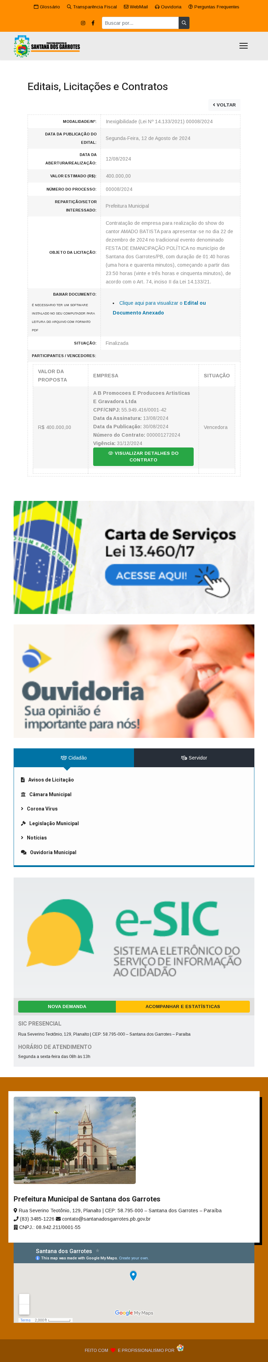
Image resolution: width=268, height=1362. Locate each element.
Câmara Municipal (50, 794)
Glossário (49, 6)
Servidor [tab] (197, 758)
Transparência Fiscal (94, 6)
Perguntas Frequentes (216, 6)
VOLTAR (225, 105)
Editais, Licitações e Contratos (98, 87)
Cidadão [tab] (77, 758)
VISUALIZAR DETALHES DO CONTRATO (146, 457)
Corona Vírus (42, 809)
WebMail (138, 6)
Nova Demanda (67, 1006)
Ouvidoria (170, 6)
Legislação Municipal (54, 823)
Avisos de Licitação (51, 780)
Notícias (37, 838)
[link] (134, 557)
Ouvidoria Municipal (53, 852)
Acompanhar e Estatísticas (183, 1006)
